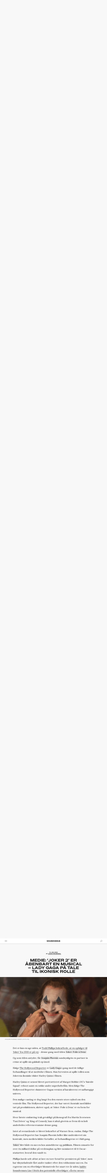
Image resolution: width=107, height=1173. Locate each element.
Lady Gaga (55, 1068)
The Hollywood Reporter (33, 1068)
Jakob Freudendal (54, 953)
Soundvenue (53, 941)
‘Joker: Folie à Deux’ (76, 1052)
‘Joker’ (16, 1145)
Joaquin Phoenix (49, 1058)
